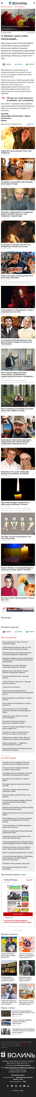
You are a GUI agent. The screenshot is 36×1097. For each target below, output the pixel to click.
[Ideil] (18, 1090)
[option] (18, 921)
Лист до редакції (19, 7)
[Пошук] (34, 3)
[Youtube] (24, 1086)
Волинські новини (6, 7)
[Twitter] (11, 1086)
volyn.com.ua (24, 1043)
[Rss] (28, 1086)
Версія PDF (29, 880)
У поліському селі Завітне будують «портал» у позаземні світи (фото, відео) (17, 921)
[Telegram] (20, 1086)
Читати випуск (18, 914)
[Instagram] (16, 1086)
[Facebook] (7, 1086)
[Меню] (2, 3)
